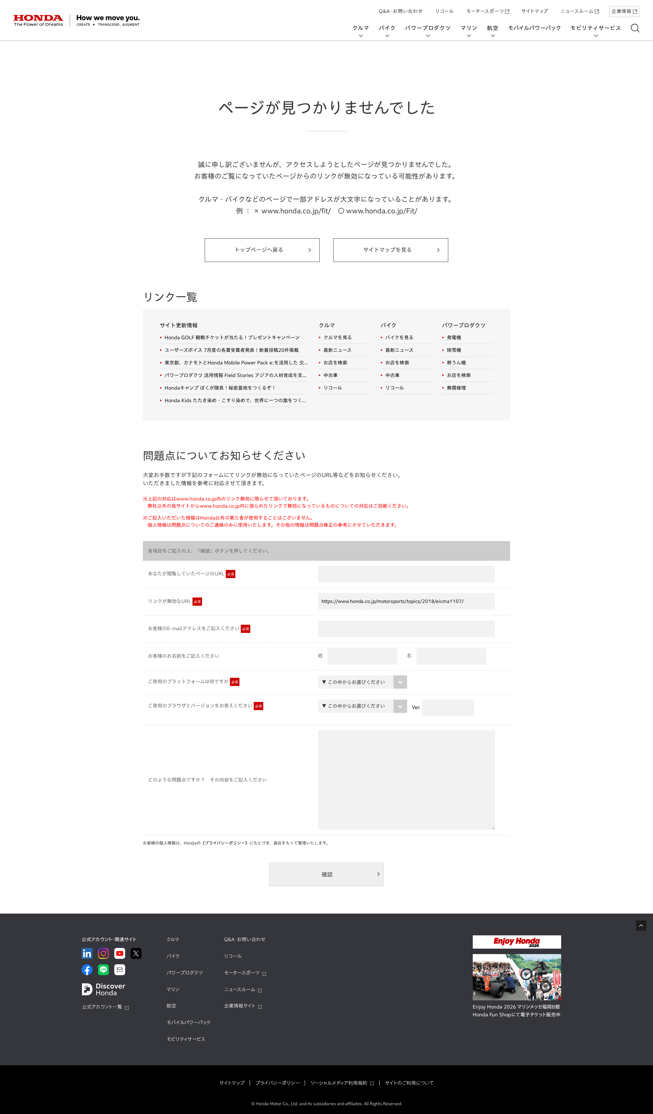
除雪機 (454, 350)
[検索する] (635, 28)
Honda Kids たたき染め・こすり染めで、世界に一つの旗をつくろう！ (236, 400)
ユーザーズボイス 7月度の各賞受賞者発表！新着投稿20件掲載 (232, 350)
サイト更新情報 (179, 325)
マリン (469, 28)
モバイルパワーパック (534, 28)
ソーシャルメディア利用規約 (339, 1083)
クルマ (360, 28)
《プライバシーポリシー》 (225, 843)
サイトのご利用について (409, 1083)
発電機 (454, 337)
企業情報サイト (239, 1005)
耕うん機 (456, 362)
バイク (387, 28)
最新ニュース (337, 350)
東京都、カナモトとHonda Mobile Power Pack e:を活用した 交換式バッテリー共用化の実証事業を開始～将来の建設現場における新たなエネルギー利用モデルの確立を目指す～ (236, 362)
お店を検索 (335, 362)
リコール (444, 11)
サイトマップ (534, 11)
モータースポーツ (485, 11)
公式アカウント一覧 (102, 1006)
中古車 (330, 375)
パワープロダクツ (428, 28)
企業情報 (622, 11)
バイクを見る (399, 337)
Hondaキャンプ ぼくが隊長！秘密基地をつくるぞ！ (220, 388)
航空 (493, 28)
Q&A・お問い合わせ (401, 11)
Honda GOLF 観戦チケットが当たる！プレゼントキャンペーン (232, 337)
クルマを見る (337, 337)
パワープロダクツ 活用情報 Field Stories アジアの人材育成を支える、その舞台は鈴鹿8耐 (236, 375)
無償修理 (456, 388)
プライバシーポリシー (277, 1083)
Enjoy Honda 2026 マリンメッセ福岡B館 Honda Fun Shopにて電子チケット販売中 (516, 1010)
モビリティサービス (595, 28)
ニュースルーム (576, 11)
